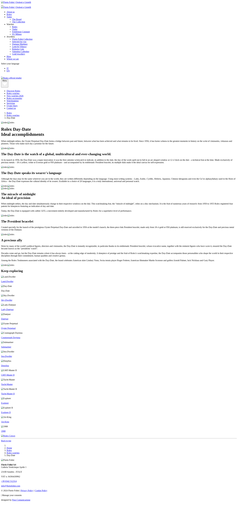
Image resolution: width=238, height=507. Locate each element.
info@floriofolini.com (10, 486)
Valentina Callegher (20, 51)
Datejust (4, 319)
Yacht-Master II (8, 394)
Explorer (5, 403)
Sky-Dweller (6, 300)
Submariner (6, 347)
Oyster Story (12, 106)
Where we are (13, 59)
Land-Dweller (7, 281)
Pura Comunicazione (21, 500)
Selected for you (19, 41)
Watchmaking (13, 101)
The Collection (18, 22)
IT (8, 68)
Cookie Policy (41, 490)
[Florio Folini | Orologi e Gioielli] (16, 2)
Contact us (11, 108)
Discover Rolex (13, 91)
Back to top (6, 441)
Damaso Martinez (20, 44)
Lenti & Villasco (19, 46)
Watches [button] (10, 24)
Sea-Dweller (6, 356)
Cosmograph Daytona (10, 337)
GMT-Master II (7, 375)
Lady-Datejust (7, 309)
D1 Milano (17, 34)
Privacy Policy (27, 490)
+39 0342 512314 (9, 481)
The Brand (16, 19)
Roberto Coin (18, 49)
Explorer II (6, 412)
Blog (9, 56)
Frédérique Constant (21, 32)
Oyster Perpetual (8, 328)
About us (11, 12)
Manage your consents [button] (12, 495)
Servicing (11, 103)
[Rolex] (119, 75)
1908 (3, 431)
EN (8, 71)
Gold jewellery (18, 54)
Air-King (5, 422)
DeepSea (5, 365)
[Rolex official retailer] (11, 78)
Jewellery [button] (11, 36)
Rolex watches (13, 93)
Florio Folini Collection (22, 39)
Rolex (9, 14)
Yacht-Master (7, 384)
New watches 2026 (15, 96)
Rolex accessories (14, 98)
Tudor (9, 17)
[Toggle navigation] (2, 5)
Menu (4, 81)
